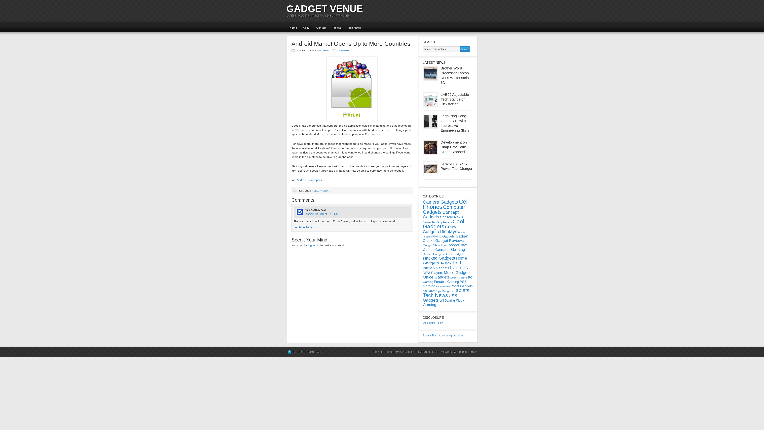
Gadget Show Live (435, 245)
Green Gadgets (454, 254)
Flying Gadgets (443, 236)
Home (293, 27)
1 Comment (342, 50)
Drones (461, 232)
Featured (427, 237)
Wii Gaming (447, 300)
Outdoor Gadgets (458, 278)
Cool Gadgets (443, 224)
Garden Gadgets (433, 254)
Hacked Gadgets (439, 258)
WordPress (461, 352)
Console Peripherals (437, 222)
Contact (321, 27)
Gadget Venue (324, 8)
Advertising (445, 335)
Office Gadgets (436, 277)
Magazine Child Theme (409, 352)
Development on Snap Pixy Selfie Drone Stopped (454, 147)
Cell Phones (321, 191)
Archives (459, 335)
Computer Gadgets (444, 209)
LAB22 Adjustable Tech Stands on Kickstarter (455, 99)
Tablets (336, 27)
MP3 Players (433, 273)
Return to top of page (307, 352)
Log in (473, 352)
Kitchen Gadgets (436, 268)
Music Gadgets (457, 272)
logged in (314, 245)
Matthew (323, 50)
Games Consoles (436, 250)
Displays (448, 231)
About (306, 27)
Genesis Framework (439, 352)
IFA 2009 (445, 263)
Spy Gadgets (444, 291)
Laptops (459, 267)
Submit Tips (430, 335)
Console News (451, 217)
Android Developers (309, 180)
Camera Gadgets (440, 202)
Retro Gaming (443, 286)
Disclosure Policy (433, 322)
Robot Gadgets (461, 286)
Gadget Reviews (449, 240)
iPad (456, 262)
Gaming (458, 249)
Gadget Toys (457, 245)
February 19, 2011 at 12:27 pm (321, 214)
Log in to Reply (303, 227)
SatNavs (429, 291)
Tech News (354, 27)
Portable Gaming (446, 282)
